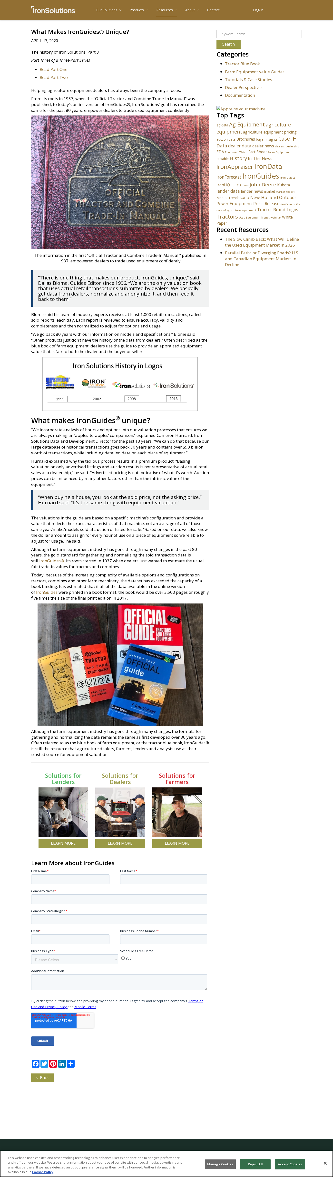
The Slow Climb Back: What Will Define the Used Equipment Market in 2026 (262, 242)
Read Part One (53, 69)
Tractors (227, 216)
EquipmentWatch (236, 152)
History (238, 158)
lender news (252, 191)
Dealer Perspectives (244, 87)
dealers (279, 146)
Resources (164, 10)
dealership (292, 146)
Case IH (287, 138)
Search (228, 44)
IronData (268, 166)
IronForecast (228, 177)
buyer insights (266, 139)
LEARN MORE (63, 843)
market (269, 191)
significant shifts (290, 204)
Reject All (255, 1164)
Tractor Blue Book (242, 64)
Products (137, 10)
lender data (228, 191)
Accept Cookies (290, 1164)
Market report (285, 191)
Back (44, 1077)
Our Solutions (106, 10)
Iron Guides (287, 177)
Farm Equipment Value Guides (254, 72)
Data (221, 146)
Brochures (245, 139)
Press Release (266, 203)
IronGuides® (51, 561)
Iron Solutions (240, 185)
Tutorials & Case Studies (248, 79)
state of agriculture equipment (236, 210)
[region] (166, 1164)
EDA (220, 151)
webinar (276, 217)
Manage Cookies (220, 1164)
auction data (225, 139)
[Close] (325, 1163)
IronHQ (223, 185)
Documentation (240, 95)
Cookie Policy (42, 1172)
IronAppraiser (234, 167)
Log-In (258, 10)
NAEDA (244, 198)
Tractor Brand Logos (277, 209)
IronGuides (47, 592)
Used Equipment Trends (254, 217)
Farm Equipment (279, 152)
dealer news (263, 146)
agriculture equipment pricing (270, 132)
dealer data (239, 146)
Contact (213, 10)
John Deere (263, 184)
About (190, 10)
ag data (222, 125)
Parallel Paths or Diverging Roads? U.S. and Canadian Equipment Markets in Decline (262, 258)
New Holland (264, 197)
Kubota (283, 185)
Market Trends (227, 197)
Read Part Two (54, 77)
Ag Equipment (247, 124)
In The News (260, 158)
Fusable (222, 158)
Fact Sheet (257, 151)
